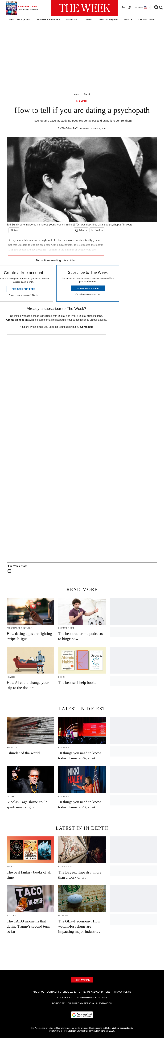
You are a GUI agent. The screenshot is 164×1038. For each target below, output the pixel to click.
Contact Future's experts (63, 991)
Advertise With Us (88, 997)
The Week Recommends (48, 19)
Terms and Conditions (96, 991)
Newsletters (71, 19)
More (127, 19)
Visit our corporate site (122, 1028)
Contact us (86, 326)
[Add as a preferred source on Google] (82, 1014)
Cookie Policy (66, 997)
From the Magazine (108, 19)
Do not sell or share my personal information (82, 1003)
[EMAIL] (10, 571)
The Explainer (23, 19)
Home (76, 94)
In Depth (81, 101)
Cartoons (88, 19)
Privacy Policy (122, 991)
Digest (86, 94)
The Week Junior (146, 19)
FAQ (104, 997)
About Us (38, 991)
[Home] (10, 19)
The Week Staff (69, 128)
